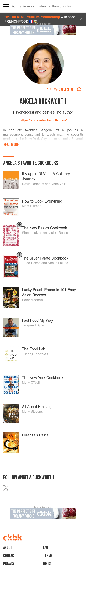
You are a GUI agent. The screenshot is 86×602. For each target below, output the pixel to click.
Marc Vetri (58, 183)
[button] (13, 6)
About (7, 547)
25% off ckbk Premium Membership (32, 16)
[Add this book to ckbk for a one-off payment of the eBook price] (19, 226)
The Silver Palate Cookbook (45, 258)
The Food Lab (33, 348)
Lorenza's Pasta (35, 435)
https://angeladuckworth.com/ (43, 120)
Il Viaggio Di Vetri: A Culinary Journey (46, 176)
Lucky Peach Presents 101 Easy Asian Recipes (49, 292)
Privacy (8, 563)
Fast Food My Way (37, 320)
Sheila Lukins (58, 262)
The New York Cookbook (42, 377)
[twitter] (8, 488)
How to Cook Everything (42, 201)
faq (45, 547)
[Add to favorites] (49, 89)
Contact (9, 555)
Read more (11, 144)
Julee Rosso (58, 232)
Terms (48, 555)
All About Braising (37, 406)
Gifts (47, 563)
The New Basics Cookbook (44, 227)
